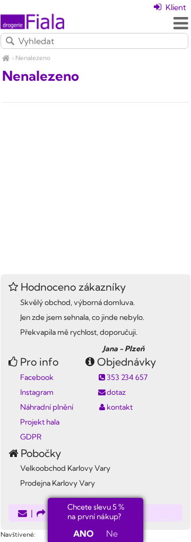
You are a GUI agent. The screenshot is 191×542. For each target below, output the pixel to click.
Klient (174, 7)
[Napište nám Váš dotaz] (22, 514)
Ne (112, 533)
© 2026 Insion (171, 520)
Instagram (37, 392)
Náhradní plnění (46, 407)
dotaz (116, 392)
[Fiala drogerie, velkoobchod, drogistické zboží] (6, 58)
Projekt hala (39, 422)
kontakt (120, 407)
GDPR (30, 437)
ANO (83, 533)
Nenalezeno (32, 58)
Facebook (37, 377)
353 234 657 (127, 377)
